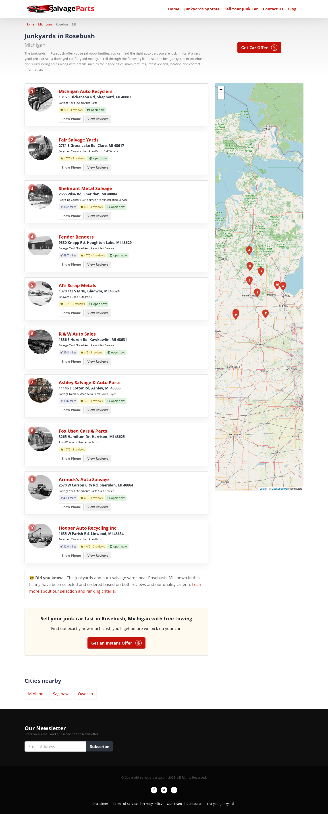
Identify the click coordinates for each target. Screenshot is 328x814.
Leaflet (263, 488)
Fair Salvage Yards (79, 140)
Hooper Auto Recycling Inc (87, 528)
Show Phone (71, 119)
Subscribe (99, 746)
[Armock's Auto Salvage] (40, 487)
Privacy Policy (152, 803)
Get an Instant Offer (113, 643)
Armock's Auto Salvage (84, 479)
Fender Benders (76, 237)
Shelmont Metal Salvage (85, 188)
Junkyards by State (202, 8)
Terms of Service (125, 803)
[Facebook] (154, 790)
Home (173, 8)
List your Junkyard (220, 803)
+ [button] (221, 89)
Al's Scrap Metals (77, 285)
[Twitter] (164, 790)
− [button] (221, 96)
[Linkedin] (174, 790)
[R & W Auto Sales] (40, 341)
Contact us (194, 803)
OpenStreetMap (280, 488)
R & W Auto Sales (77, 334)
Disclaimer (100, 803)
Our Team (174, 803)
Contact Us (273, 8)
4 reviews (99, 255)
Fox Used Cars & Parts (83, 431)
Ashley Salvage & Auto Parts (89, 382)
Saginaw (61, 693)
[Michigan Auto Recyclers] (40, 98)
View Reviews (97, 119)
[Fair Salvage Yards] (40, 147)
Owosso (85, 693)
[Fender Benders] (40, 244)
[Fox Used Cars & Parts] (40, 438)
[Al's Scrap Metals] (40, 293)
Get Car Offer (256, 47)
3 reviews (76, 110)
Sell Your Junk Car (241, 8)
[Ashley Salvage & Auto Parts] (40, 390)
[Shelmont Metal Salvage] (40, 196)
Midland (36, 693)
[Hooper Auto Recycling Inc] (40, 535)
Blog (292, 8)
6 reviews (99, 546)
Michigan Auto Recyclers (85, 91)
